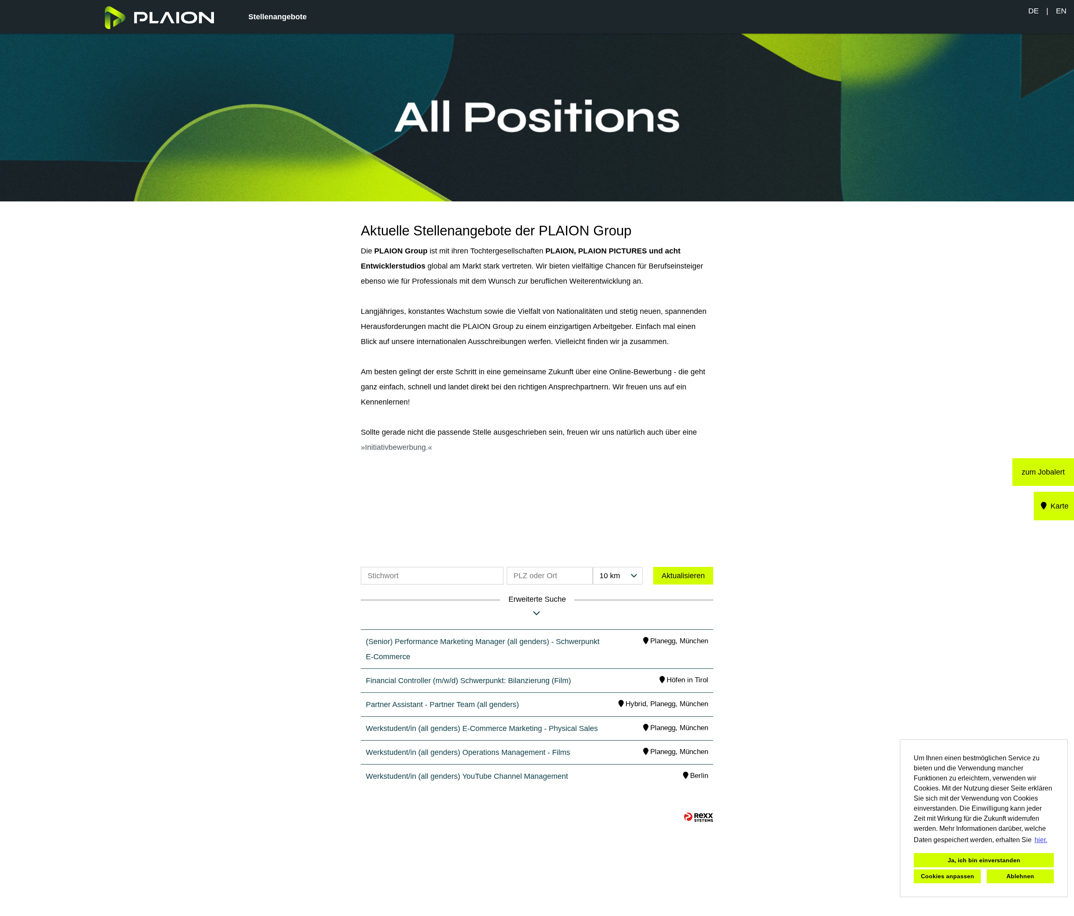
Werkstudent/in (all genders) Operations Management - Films (468, 752)
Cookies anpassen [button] (947, 876)
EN (1061, 11)
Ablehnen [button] (1020, 876)
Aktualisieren (683, 576)
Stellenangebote (277, 17)
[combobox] (617, 576)
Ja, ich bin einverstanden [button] (984, 860)
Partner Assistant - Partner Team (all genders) (442, 704)
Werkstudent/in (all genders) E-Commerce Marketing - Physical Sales (482, 728)
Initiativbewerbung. (396, 447)
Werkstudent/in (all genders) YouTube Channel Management (467, 776)
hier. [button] (1041, 839)
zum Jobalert (1043, 472)
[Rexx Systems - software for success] (698, 817)
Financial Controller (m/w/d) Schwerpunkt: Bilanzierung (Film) (468, 680)
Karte (1058, 506)
